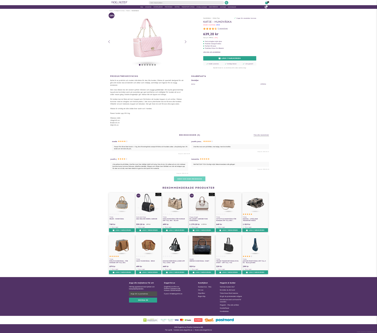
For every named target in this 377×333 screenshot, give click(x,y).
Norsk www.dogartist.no (203, 330)
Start (111, 10)
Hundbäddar (224, 311)
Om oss (200, 290)
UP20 (218, 25)
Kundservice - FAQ (204, 287)
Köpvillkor (201, 293)
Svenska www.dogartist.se (183, 330)
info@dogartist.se (176, 294)
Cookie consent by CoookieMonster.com (366, 331)
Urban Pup (216, 18)
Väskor (128, 10)
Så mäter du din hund (227, 290)
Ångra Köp (201, 296)
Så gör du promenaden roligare (231, 296)
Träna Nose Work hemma (229, 293)
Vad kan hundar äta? (227, 287)
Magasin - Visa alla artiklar (229, 305)
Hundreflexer (224, 308)
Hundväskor (135, 10)
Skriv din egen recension (189, 179)
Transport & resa (119, 10)
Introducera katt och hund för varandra (230, 301)
